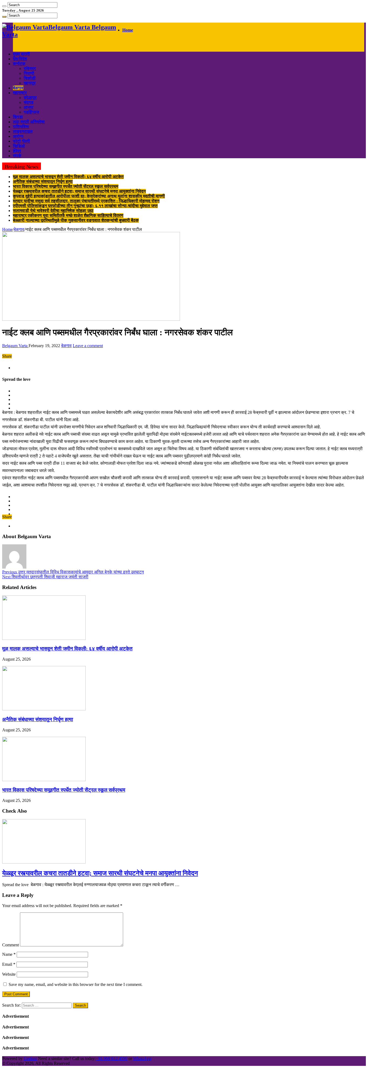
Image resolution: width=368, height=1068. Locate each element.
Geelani (30, 1058)
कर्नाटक (19, 63)
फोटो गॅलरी (21, 141)
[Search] (4, 6)
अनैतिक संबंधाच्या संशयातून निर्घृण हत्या (43, 181)
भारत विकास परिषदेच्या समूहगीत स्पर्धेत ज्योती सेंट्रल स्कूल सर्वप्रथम (65, 186)
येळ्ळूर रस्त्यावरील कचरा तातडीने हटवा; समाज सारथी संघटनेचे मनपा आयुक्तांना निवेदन (79, 191)
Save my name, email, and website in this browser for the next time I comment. (76, 984)
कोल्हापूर (30, 97)
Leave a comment (88, 345)
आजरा (28, 107)
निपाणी (29, 73)
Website (9, 974)
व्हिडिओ (19, 146)
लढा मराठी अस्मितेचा (29, 121)
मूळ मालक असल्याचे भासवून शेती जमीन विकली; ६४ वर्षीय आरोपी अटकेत (68, 176)
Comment (10, 945)
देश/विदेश (20, 59)
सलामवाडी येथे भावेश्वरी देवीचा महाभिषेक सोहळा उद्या (53, 210)
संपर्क (17, 155)
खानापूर (30, 83)
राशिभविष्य (21, 126)
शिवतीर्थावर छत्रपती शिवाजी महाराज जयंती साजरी (45, 576)
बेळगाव (18, 88)
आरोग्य (18, 136)
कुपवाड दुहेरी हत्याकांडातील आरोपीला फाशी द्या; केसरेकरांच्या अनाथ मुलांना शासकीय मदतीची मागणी (89, 196)
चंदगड (28, 102)
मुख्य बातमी (21, 54)
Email (8, 964)
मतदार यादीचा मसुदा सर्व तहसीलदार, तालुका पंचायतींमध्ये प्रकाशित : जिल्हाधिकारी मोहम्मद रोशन (86, 201)
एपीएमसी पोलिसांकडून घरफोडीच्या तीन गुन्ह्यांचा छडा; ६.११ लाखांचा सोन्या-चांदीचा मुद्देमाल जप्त (85, 205)
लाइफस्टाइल (23, 131)
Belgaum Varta (15, 345)
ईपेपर (17, 151)
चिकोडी (30, 78)
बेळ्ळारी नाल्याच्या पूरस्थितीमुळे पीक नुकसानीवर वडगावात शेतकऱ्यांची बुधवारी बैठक (76, 220)
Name (9, 954)
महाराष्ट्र (20, 92)
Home (127, 30)
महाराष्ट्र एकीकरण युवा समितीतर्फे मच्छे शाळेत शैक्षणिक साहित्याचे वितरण (68, 215)
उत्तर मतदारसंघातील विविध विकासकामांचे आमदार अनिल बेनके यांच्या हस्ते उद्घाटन (73, 572)
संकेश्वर (30, 68)
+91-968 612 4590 (111, 1058)
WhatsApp (142, 1058)
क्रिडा (18, 117)
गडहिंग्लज (31, 112)
